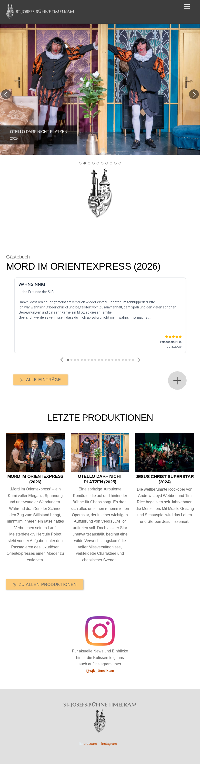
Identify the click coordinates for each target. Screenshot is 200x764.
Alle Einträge (43, 379)
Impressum (88, 743)
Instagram (109, 743)
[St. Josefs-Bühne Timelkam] (40, 17)
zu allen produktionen (48, 584)
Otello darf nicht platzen (38, 132)
